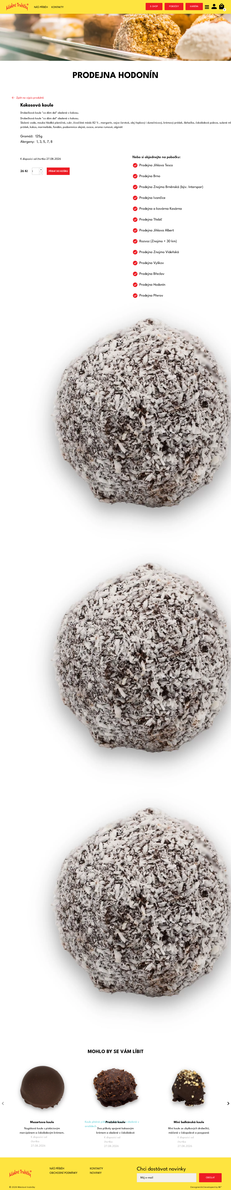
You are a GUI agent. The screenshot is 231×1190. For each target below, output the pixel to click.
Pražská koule (115, 1122)
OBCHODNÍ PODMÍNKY (63, 1173)
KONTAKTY (96, 1168)
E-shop (154, 6)
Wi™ (220, 1187)
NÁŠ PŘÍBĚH (57, 1168)
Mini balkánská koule (189, 1122)
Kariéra (194, 6)
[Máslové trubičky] (17, 7)
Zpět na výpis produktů (30, 98)
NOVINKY (96, 1173)
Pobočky (174, 6)
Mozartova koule (42, 1122)
